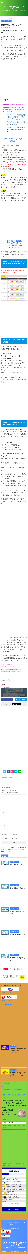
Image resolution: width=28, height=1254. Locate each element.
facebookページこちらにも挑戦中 (12, 1089)
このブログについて (8, 1222)
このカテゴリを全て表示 (14, 1203)
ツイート (4, 1086)
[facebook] (8, 771)
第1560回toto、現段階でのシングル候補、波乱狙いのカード (16, 129)
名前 (3, 812)
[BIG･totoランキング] (5, 685)
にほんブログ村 (5, 680)
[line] (19, 771)
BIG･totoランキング (6, 687)
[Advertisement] (14, 78)
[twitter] (4, 771)
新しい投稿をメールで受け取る (9, 838)
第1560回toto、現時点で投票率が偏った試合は (16, 123)
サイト (3, 825)
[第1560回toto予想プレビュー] (16, 771)
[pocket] (12, 771)
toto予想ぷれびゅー (7, 777)
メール (4, 819)
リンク (16, 1224)
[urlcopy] (23, 771)
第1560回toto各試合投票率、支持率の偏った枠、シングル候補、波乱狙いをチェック (14, 109)
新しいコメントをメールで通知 (9, 834)
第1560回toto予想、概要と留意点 (13, 104)
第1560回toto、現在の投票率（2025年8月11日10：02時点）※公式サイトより (16, 117)
